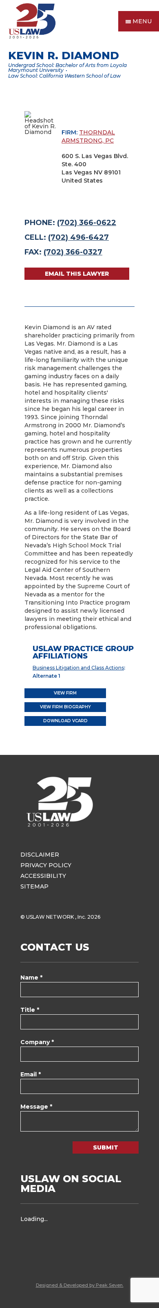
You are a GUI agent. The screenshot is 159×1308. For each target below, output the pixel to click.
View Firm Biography (65, 707)
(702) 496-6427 (78, 237)
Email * (30, 1074)
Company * (37, 1042)
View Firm (65, 693)
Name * (31, 977)
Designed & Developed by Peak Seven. (80, 1285)
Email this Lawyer (77, 273)
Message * (36, 1106)
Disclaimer (39, 854)
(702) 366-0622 (86, 222)
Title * (29, 1010)
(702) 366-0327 (73, 252)
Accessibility (43, 875)
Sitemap (34, 886)
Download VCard (65, 720)
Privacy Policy (45, 865)
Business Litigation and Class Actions (78, 668)
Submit (105, 1147)
